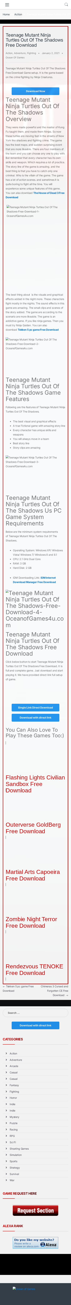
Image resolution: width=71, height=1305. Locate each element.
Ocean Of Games (15, 57)
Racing (14, 1129)
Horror (13, 1097)
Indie (12, 1104)
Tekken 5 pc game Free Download (38, 329)
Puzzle (13, 1123)
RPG (12, 1135)
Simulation (16, 1154)
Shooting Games (19, 1148)
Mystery (14, 1116)
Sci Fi (13, 1142)
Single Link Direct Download (35, 707)
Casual (13, 1072)
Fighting (31, 53)
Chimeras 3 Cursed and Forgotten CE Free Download (54, 991)
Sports (13, 1161)
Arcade (14, 1066)
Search (66, 5)
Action (18, 14)
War (12, 1180)
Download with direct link (35, 717)
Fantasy (14, 1085)
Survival (14, 1174)
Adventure (20, 53)
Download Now (35, 91)
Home (6, 14)
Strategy (15, 1167)
